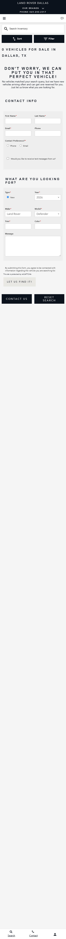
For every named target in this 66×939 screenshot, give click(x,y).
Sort (19, 38)
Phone (38, 128)
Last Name (40, 116)
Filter (51, 38)
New (12, 197)
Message (9, 233)
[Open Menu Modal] (4, 18)
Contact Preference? (15, 140)
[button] (17, 299)
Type (8, 192)
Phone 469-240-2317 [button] (33, 12)
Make (8, 209)
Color (38, 221)
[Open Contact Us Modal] (62, 18)
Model (38, 209)
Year (37, 192)
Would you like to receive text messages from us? (33, 159)
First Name (11, 116)
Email (8, 128)
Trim (7, 221)
